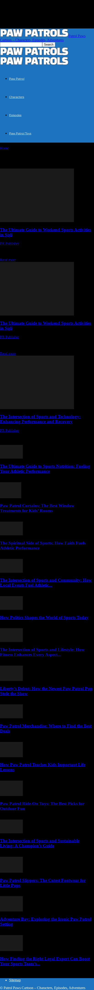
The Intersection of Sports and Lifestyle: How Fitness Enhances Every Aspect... (42, 652)
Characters (16, 97)
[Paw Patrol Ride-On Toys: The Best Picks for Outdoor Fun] (11, 795)
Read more (8, 260)
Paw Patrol (16, 78)
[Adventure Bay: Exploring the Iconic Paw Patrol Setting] (11, 910)
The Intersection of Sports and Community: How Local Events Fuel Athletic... (46, 582)
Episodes (15, 115)
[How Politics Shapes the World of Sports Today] (11, 608)
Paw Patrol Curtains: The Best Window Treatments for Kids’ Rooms (37, 508)
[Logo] (34, 54)
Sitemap (15, 980)
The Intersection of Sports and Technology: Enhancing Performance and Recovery (40, 419)
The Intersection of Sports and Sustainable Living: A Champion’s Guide (39, 843)
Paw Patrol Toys (20, 133)
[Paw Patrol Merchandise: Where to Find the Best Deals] (11, 717)
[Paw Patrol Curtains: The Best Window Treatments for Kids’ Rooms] (10, 497)
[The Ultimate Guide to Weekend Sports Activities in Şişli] (37, 221)
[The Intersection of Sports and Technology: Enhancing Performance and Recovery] (37, 408)
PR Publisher (9, 243)
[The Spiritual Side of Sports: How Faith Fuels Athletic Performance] (11, 534)
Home (4, 148)
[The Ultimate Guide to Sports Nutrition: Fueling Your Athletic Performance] (11, 457)
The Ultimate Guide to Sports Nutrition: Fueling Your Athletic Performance (45, 469)
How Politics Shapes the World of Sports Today (44, 617)
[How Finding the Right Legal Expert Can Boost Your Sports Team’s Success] (11, 950)
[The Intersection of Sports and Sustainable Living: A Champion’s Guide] (11, 832)
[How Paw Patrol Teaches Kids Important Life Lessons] (11, 756)
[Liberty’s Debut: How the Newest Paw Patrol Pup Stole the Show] (11, 680)
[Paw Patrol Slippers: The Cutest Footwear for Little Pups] (11, 871)
